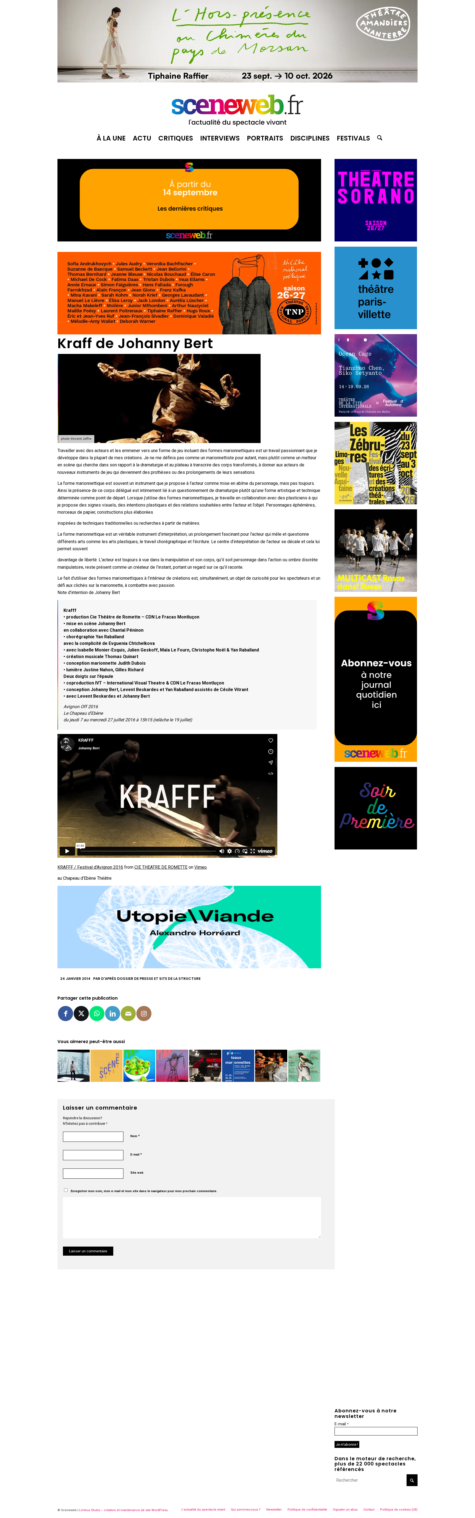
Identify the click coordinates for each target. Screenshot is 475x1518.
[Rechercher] (378, 138)
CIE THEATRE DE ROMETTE (160, 867)
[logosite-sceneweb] (237, 108)
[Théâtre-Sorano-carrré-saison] (376, 240)
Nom (135, 1136)
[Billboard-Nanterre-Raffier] (237, 81)
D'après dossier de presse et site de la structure (151, 978)
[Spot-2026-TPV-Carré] (376, 327)
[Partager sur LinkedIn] (112, 1013)
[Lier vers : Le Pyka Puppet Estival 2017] (304, 1066)
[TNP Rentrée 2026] (189, 333)
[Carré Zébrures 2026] (376, 502)
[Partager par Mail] (128, 1013)
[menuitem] (111, 138)
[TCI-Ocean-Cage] (376, 415)
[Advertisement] (376, 888)
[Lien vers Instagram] (143, 1013)
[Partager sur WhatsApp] (96, 1013)
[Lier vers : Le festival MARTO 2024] (139, 1066)
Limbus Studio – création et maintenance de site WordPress (123, 1510)
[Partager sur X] (81, 1013)
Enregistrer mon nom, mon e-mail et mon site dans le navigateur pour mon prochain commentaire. (144, 1191)
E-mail (136, 1154)
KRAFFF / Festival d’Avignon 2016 (90, 867)
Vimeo (200, 867)
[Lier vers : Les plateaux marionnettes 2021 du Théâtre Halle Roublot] (238, 1066)
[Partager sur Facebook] (65, 1013)
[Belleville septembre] (189, 966)
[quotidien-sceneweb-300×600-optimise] (376, 760)
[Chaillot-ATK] (376, 590)
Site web (136, 1173)
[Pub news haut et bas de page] (189, 240)
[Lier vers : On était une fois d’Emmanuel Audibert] (271, 1066)
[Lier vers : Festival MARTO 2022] (172, 1066)
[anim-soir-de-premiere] (376, 848)
